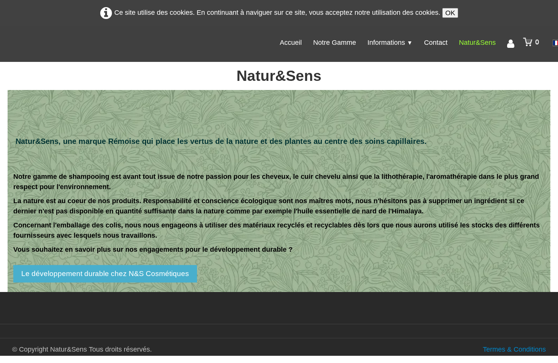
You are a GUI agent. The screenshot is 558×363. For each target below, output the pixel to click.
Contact (436, 42)
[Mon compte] (510, 44)
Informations (390, 42)
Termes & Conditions (514, 349)
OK (450, 13)
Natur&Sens (477, 42)
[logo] (49, 42)
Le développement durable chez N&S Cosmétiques (105, 274)
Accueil (291, 42)
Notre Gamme (334, 42)
